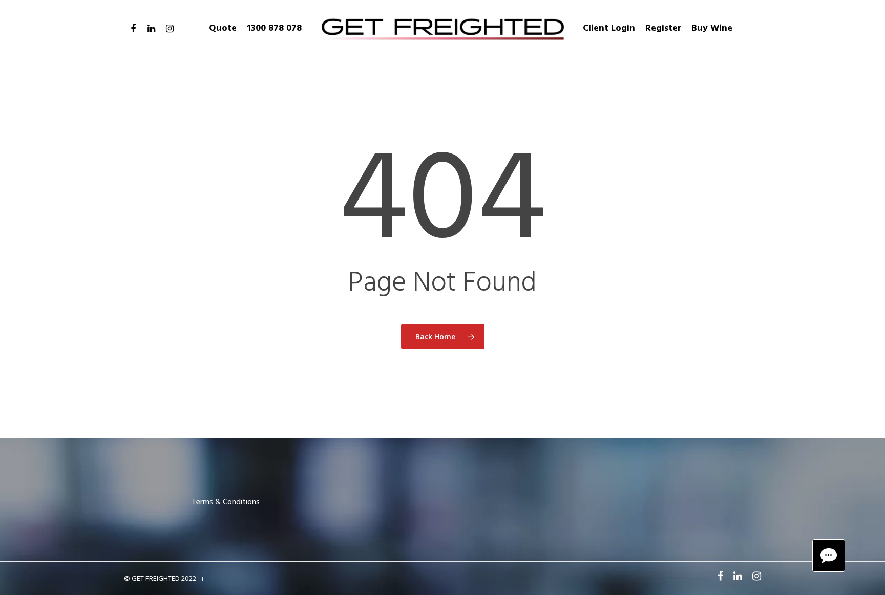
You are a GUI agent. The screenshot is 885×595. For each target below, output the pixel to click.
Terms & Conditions (226, 502)
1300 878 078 (274, 28)
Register (663, 28)
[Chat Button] (828, 555)
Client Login (609, 28)
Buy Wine (711, 28)
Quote (223, 28)
